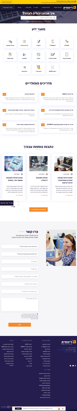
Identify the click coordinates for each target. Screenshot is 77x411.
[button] (13, 207)
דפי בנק (30, 361)
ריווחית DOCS (28, 344)
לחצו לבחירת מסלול (6, 2)
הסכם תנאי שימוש (46, 390)
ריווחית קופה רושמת (45, 356)
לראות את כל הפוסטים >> (38, 209)
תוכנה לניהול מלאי (9, 361)
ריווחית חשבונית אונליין (45, 380)
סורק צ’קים (29, 366)
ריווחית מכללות (46, 366)
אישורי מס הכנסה (46, 388)
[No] (62, 408)
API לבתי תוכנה (28, 356)
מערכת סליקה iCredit (44, 378)
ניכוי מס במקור (10, 351)
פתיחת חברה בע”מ (9, 358)
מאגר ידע (36, 7)
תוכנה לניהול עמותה (8, 354)
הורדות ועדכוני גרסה (45, 397)
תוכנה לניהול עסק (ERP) (8, 346)
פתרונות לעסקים (58, 7)
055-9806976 (61, 349)
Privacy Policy (46, 395)
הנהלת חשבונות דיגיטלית (10, 364)
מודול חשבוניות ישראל (26, 351)
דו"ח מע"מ (40, 21)
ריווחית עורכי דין (46, 363)
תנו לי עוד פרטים (7, 203)
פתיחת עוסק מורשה (9, 356)
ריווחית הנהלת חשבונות (44, 373)
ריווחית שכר (47, 349)
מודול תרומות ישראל (27, 354)
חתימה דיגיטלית (28, 349)
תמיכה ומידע (28, 7)
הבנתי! (18, 408)
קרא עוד (25, 408)
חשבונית (28, 21)
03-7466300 (64, 348)
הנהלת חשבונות (46, 344)
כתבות (12, 340)
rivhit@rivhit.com (68, 351)
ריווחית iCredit (46, 351)
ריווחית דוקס (47, 376)
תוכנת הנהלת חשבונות (8, 349)
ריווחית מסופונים (46, 358)
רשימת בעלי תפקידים (8, 344)
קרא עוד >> (69, 195)
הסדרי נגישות (47, 392)
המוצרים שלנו (46, 340)
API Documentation (44, 385)
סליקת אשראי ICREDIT (26, 346)
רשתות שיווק (29, 358)
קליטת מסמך (34, 21)
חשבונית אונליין (46, 354)
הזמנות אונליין (47, 361)
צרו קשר (19, 7)
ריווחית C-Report (46, 346)
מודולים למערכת (27, 340)
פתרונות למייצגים (46, 7)
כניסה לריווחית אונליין (8, 7)
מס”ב (30, 363)
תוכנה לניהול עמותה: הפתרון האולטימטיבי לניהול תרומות (64, 180)
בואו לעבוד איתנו (46, 383)
